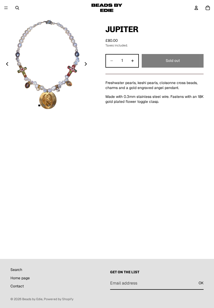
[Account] (196, 8)
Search (16, 269)
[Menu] (6, 8)
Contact (17, 286)
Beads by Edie (32, 299)
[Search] (17, 8)
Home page (20, 278)
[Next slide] (87, 64)
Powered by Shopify (58, 299)
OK (201, 283)
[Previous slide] (5, 64)
